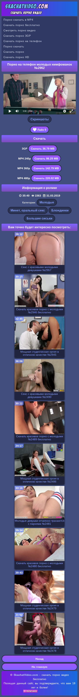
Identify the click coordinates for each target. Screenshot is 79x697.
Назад (39, 658)
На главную (39, 666)
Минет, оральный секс (28, 210)
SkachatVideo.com (26, 674)
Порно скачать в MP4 (18, 19)
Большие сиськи (39, 218)
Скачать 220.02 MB (46, 178)
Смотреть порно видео (19, 30)
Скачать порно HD (16, 57)
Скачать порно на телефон (22, 41)
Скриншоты (39, 119)
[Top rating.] (30, 691)
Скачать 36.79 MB (42, 148)
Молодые (47, 202)
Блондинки (60, 210)
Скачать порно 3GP (17, 35)
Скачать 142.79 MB (46, 168)
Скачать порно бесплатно (21, 25)
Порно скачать (13, 46)
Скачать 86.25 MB (46, 158)
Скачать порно (13, 51)
